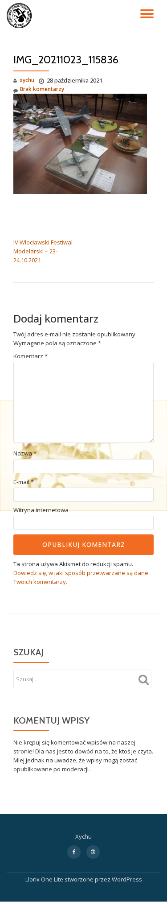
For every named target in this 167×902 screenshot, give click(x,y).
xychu (27, 80)
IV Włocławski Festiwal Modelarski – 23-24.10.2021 (43, 251)
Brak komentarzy (42, 89)
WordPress (127, 879)
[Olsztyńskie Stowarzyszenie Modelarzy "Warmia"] (21, 15)
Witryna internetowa (41, 510)
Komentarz (30, 356)
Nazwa (25, 453)
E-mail (23, 482)
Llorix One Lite (45, 879)
